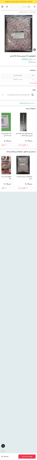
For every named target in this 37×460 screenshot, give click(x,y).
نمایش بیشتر (33, 83)
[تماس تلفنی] (3, 446)
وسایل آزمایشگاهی (23, 12)
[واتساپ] (3, 450)
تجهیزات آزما (33, 12)
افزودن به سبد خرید (27, 456)
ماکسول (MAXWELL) (27, 59)
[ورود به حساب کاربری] (7, 6)
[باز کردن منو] (34, 6)
